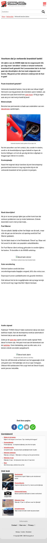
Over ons (22, 525)
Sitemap (18, 532)
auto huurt (29, 95)
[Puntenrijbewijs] (8, 489)
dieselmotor (5, 109)
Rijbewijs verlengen (10, 452)
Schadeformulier (9, 447)
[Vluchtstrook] (8, 481)
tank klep (13, 340)
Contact (14, 525)
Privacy (31, 525)
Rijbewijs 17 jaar (9, 457)
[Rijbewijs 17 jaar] (8, 506)
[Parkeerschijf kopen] (8, 498)
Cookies (23, 532)
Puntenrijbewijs (8, 442)
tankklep (6, 345)
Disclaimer (28, 532)
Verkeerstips (9, 16)
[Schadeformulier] (8, 515)
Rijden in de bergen (10, 437)
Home (3, 16)
